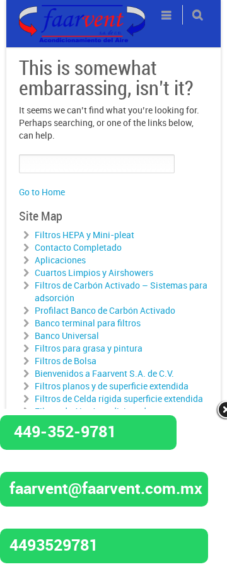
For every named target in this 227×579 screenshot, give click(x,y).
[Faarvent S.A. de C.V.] (82, 12)
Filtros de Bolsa (65, 361)
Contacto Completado (78, 247)
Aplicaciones (60, 260)
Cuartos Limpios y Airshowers (94, 272)
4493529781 (53, 544)
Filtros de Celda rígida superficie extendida (119, 398)
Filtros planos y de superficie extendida (112, 386)
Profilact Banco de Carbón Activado (105, 310)
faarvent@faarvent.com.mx (105, 487)
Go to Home (42, 192)
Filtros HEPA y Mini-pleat (84, 235)
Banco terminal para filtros (88, 323)
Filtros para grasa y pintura (89, 348)
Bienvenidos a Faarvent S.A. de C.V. (104, 373)
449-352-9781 (65, 431)
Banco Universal (67, 335)
